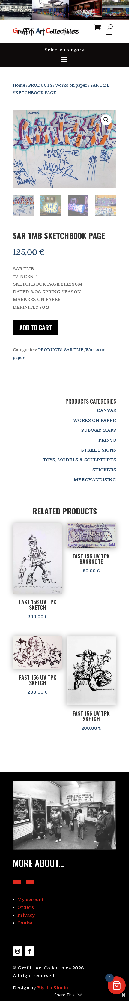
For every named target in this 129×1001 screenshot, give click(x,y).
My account (30, 899)
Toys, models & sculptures (79, 460)
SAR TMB (74, 349)
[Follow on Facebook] (29, 951)
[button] (106, 119)
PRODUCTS (40, 85)
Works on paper (71, 85)
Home (19, 85)
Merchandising (95, 479)
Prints (107, 440)
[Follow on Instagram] (17, 951)
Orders (25, 907)
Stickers (104, 470)
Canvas (106, 410)
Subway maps (98, 430)
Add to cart (36, 327)
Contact (26, 923)
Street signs (98, 450)
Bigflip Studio (52, 987)
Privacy (26, 915)
